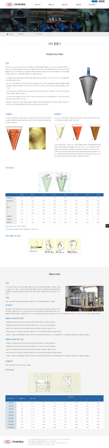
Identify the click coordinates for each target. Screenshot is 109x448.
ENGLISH (102, 1)
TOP (107, 226)
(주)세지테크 (15, 4)
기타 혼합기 (39, 34)
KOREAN (94, 1)
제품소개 (20, 34)
